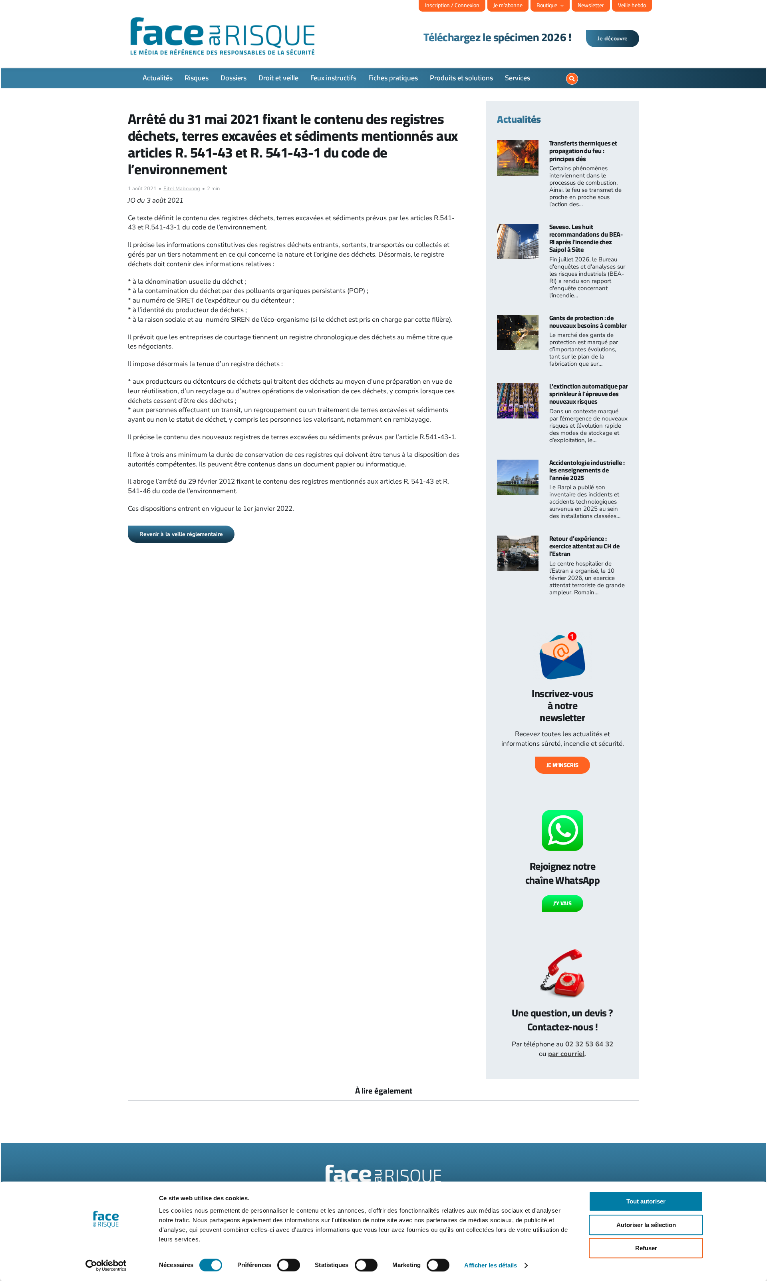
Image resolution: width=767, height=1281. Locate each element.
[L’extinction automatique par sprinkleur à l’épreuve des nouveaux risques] (517, 387)
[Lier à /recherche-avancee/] (572, 79)
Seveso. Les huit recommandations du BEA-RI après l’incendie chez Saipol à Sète (586, 238)
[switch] (288, 1265)
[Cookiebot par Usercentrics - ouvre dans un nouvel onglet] (106, 1265)
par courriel (566, 1053)
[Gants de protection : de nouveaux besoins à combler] (517, 319)
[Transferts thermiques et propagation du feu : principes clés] (517, 144)
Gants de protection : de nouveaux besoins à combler (588, 321)
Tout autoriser (646, 1201)
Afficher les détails (490, 1265)
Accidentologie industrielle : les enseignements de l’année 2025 (587, 470)
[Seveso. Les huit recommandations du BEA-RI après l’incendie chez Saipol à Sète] (517, 228)
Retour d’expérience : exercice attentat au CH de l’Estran (584, 546)
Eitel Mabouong (181, 188)
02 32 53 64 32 (589, 1044)
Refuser (646, 1248)
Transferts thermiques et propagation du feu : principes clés (583, 150)
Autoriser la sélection (646, 1224)
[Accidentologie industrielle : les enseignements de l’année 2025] (517, 464)
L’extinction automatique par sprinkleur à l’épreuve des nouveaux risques (588, 393)
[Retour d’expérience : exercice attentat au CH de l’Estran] (517, 540)
